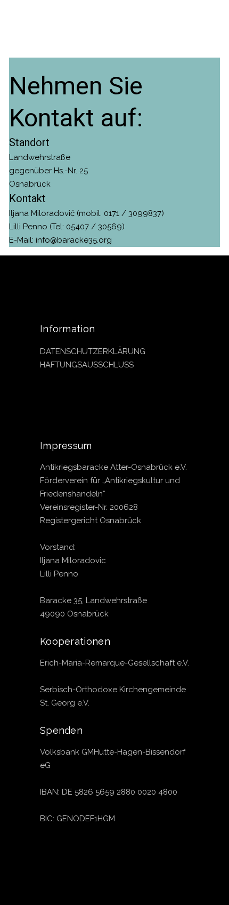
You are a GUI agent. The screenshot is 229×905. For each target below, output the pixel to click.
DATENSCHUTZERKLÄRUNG (92, 351)
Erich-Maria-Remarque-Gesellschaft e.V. (114, 663)
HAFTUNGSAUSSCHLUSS (87, 365)
